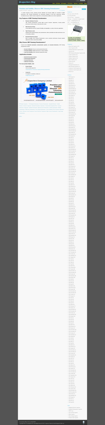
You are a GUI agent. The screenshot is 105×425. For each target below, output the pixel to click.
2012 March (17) (72, 365)
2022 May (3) (71, 161)
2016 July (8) (71, 279)
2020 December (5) (72, 189)
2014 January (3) (72, 328)
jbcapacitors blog (27, 2)
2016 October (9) (72, 274)
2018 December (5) (72, 230)
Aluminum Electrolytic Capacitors (76, 49)
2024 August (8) (72, 115)
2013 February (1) (72, 346)
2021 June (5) (71, 179)
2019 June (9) (71, 220)
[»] (21, 116)
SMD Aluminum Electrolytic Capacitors (77, 53)
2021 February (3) (72, 186)
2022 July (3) (71, 157)
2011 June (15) (71, 380)
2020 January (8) (72, 208)
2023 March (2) (71, 144)
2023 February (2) (72, 146)
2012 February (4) (72, 366)
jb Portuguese (63, 3)
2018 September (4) (72, 235)
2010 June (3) (71, 400)
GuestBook (81, 3)
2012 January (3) (72, 368)
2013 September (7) (72, 334)
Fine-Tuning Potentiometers (40, 109)
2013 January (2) (72, 348)
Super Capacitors (73, 59)
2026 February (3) (72, 85)
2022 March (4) (71, 164)
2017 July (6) (71, 258)
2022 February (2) (72, 166)
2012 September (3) (72, 355)
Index (54, 3)
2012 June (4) (71, 360)
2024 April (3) (71, 122)
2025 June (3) (71, 98)
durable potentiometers (53, 107)
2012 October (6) (72, 353)
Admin (85, 3)
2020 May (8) (71, 201)
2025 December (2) (72, 88)
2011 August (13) (72, 376)
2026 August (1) (72, 76)
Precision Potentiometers (43, 103)
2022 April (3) (71, 162)
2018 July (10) (71, 238)
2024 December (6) (72, 108)
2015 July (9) (71, 297)
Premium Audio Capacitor (73, 417)
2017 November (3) (72, 252)
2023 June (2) (71, 139)
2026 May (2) (71, 80)
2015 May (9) (71, 301)
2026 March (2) (71, 83)
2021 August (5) (72, 176)
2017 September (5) (72, 255)
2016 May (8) (71, 282)
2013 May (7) (71, 341)
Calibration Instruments (33, 107)
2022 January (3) (72, 167)
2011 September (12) (72, 375)
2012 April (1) (71, 363)
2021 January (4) (72, 188)
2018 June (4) (71, 240)
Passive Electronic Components (40, 111)
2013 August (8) (72, 336)
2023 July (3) (71, 137)
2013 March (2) (71, 344)
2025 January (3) (72, 107)
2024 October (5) (72, 112)
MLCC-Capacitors (45, 423)
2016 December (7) (72, 270)
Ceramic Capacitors (73, 54)
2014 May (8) (71, 321)
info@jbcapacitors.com (30, 75)
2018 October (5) (72, 233)
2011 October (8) (72, 373)
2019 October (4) (72, 213)
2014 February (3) (72, 326)
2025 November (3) (72, 90)
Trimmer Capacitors (24, 103)
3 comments (62, 10)
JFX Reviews (70, 3)
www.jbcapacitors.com (75, 22)
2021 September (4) (72, 174)
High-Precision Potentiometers (43, 107)
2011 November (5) (72, 371)
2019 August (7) (72, 216)
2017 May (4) (71, 262)
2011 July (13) (71, 378)
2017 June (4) (71, 260)
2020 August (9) (72, 196)
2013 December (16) (72, 329)
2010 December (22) (72, 390)
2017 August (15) (72, 257)
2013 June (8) (71, 339)
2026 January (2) (72, 87)
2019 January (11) (72, 228)
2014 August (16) (72, 316)
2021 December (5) (72, 169)
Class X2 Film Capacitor (73, 412)
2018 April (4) (71, 243)
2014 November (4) (72, 311)
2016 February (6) (72, 287)
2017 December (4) (72, 250)
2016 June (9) (71, 280)
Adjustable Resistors (52, 103)
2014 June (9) (71, 319)
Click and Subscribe (76, 24)
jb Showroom (72, 61)
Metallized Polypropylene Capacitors (75, 409)
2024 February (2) (72, 125)
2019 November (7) (72, 211)
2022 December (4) (72, 149)
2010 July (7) (71, 398)
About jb (71, 51)
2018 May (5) (71, 242)
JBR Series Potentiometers (30, 109)
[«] (19, 116)
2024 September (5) (72, 114)
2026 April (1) (71, 82)
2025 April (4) (71, 102)
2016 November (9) (72, 272)
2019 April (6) (71, 223)
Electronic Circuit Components (28, 111)
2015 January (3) (72, 307)
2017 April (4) (71, 264)
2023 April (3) (71, 142)
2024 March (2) (71, 124)
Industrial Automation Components (38, 105)
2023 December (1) (72, 129)
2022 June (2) (71, 159)
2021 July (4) (71, 178)
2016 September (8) (72, 275)
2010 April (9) (71, 402)
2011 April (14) (71, 383)
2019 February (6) (72, 226)
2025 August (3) (72, 95)
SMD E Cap (71, 410)
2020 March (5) (71, 205)
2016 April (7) (71, 284)
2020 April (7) (71, 203)
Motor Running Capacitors (74, 66)
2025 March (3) (71, 103)
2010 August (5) (72, 397)
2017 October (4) (72, 253)
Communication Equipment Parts (51, 105)
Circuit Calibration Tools (50, 109)
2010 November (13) (72, 392)
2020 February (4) (72, 206)
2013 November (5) (72, 331)
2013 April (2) (71, 343)
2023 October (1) (72, 132)
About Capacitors (73, 47)
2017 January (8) (72, 269)
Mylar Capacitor (72, 414)
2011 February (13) (72, 387)
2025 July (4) (71, 97)
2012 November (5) (72, 351)
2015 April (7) (71, 302)
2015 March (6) (71, 304)
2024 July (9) (71, 117)
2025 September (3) (72, 93)
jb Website (58, 3)
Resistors (71, 71)
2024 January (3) (72, 127)
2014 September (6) (72, 314)
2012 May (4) (71, 361)
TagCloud (76, 3)
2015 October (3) (72, 294)
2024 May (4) (71, 120)
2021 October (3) (72, 173)
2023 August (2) (72, 135)
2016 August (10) (72, 277)
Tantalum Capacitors (73, 58)
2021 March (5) (71, 184)
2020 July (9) (71, 198)
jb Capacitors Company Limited (78, 19)
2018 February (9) (72, 247)
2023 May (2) (71, 140)
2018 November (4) (72, 231)
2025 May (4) (71, 100)
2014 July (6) (71, 317)
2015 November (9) (72, 292)
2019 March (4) (71, 225)
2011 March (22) (72, 385)
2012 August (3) (72, 356)
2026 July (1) (71, 78)
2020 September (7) (72, 194)
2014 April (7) (71, 322)
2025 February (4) (72, 105)
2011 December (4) (72, 370)
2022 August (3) (72, 156)
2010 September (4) (72, 395)
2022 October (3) (72, 152)
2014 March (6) (71, 324)
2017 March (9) (71, 265)
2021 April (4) (71, 183)
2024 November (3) (72, 110)
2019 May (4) (71, 221)
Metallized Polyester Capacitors (74, 407)
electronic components (27, 105)
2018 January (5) (72, 248)
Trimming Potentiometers (34, 103)
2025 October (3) (72, 92)
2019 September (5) (72, 215)
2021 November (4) (72, 171)
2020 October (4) (72, 193)
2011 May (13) (71, 381)
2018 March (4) (71, 245)
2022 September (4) (72, 154)
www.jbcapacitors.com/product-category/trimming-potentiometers (38, 69)
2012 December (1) (72, 349)
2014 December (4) (72, 309)
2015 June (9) (71, 299)
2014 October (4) (72, 312)
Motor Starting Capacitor (73, 415)
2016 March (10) (72, 285)
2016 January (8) (72, 289)
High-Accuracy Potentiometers (52, 111)
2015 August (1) (72, 296)
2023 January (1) (72, 147)
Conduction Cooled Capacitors (75, 68)
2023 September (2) (72, 134)
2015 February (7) (72, 306)
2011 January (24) (72, 388)
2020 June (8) (71, 199)
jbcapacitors (77, 17)
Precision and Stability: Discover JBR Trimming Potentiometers (39, 8)
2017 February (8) (72, 267)
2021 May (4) (71, 181)
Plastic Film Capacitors (74, 46)
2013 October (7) (72, 333)
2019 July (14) (71, 218)
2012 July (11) (71, 358)
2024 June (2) (71, 119)
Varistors (71, 63)
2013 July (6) (71, 338)
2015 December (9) (72, 290)
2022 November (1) (72, 151)
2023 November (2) (72, 130)
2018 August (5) (72, 237)
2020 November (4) (72, 191)
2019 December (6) (72, 210)
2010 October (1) (72, 393)
